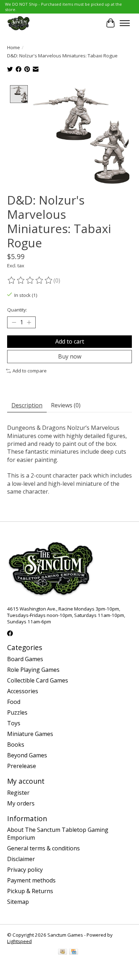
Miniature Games (30, 734)
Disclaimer (21, 859)
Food (13, 702)
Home (13, 47)
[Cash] (62, 952)
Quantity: (17, 310)
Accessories (22, 691)
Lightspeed (19, 941)
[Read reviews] (30, 280)
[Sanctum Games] (18, 23)
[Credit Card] (73, 952)
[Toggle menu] (125, 23)
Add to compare (29, 370)
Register (18, 793)
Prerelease (21, 766)
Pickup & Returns (30, 891)
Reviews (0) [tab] (66, 405)
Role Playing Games (33, 670)
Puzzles (17, 712)
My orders (21, 803)
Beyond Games (27, 755)
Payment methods (31, 880)
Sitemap (18, 902)
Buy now (69, 356)
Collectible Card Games (37, 680)
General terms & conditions (43, 848)
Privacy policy (25, 870)
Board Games (25, 659)
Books (15, 744)
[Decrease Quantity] (14, 322)
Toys (13, 723)
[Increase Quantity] (29, 322)
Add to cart (69, 341)
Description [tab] (26, 405)
